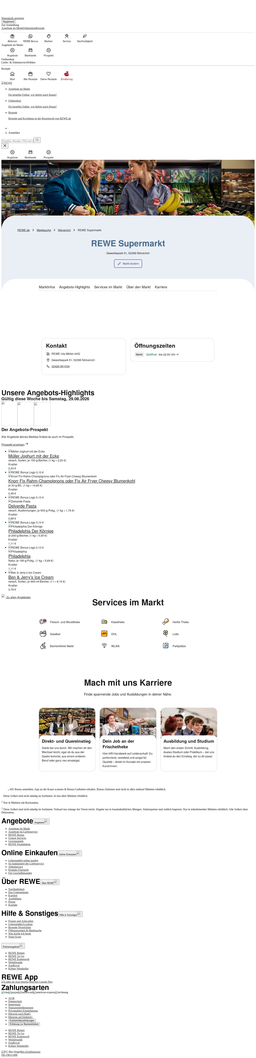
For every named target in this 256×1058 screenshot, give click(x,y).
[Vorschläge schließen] (4, 146)
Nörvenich (64, 230)
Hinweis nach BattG (19, 1013)
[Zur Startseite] (13, 6)
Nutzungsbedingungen (20, 1007)
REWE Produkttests (19, 844)
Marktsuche (44, 230)
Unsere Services (17, 838)
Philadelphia (19, 556)
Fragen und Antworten (20, 921)
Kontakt (12, 904)
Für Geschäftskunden (20, 873)
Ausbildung (14, 898)
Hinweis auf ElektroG (20, 1017)
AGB (11, 998)
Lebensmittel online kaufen (23, 860)
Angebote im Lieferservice (23, 831)
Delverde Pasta (22, 506)
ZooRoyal (14, 965)
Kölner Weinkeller (18, 968)
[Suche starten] (37, 140)
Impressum (14, 1004)
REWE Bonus (16, 834)
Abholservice (15, 866)
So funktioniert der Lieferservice (26, 863)
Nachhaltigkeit (16, 889)
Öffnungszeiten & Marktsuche (25, 930)
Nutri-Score (14, 936)
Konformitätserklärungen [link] (22, 1020)
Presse (11, 901)
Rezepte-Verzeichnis (19, 927)
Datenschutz (15, 1001)
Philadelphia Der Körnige (30, 531)
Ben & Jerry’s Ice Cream (31, 577)
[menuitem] (12, 38)
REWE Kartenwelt (18, 959)
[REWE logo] (6, 82)
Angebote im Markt (19, 828)
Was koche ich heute (19, 933)
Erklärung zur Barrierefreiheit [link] (24, 1024)
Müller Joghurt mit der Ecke (33, 456)
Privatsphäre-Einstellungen (23, 1010)
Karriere (12, 895)
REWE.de (23, 230)
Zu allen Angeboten (18, 597)
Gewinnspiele (16, 841)
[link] (131, 91)
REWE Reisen (16, 952)
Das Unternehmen (18, 892)
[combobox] (17, 141)
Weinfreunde (15, 962)
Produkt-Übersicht (18, 869)
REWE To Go (16, 956)
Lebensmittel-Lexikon (20, 924)
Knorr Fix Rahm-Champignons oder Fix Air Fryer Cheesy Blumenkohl (71, 481)
